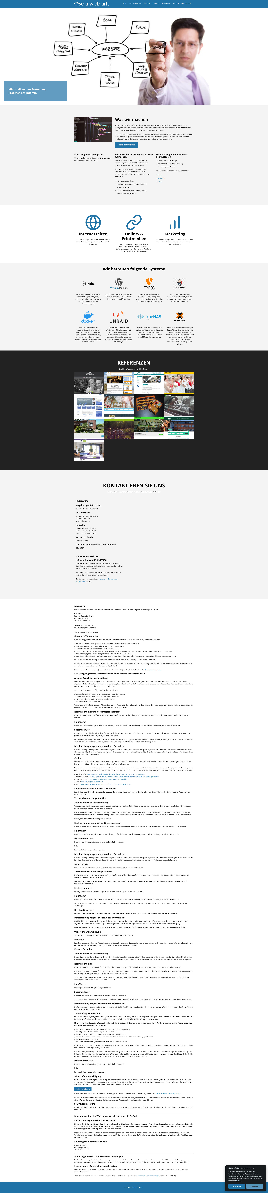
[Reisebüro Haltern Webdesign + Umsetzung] (119, 405)
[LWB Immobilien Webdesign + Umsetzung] (179, 427)
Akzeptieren (237, 1186)
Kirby (159, 175)
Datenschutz (186, 3)
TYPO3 (160, 181)
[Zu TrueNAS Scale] (149, 317)
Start (124, 3)
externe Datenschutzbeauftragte (147, 1176)
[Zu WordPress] (119, 283)
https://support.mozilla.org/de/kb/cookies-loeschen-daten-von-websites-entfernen (116, 774)
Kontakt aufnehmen (126, 144)
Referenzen (166, 3)
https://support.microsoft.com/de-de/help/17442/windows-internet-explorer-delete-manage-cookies (124, 777)
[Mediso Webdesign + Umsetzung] (149, 383)
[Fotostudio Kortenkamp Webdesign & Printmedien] (89, 383)
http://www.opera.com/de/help (92, 782)
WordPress (161, 178)
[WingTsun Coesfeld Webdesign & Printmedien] (179, 383)
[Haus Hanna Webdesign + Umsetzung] (89, 450)
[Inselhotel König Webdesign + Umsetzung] (119, 383)
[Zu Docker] (88, 317)
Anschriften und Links (153, 670)
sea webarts (139, 1187)
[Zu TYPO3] (149, 283)
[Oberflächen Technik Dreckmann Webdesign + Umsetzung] (179, 405)
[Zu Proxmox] (180, 317)
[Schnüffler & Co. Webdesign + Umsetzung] (119, 427)
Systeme (155, 3)
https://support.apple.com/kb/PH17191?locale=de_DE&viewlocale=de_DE (106, 784)
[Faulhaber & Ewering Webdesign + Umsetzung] (89, 405)
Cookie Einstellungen (83, 1089)
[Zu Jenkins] (180, 283)
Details (238, 1181)
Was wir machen (135, 3)
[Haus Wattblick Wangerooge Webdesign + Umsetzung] (89, 427)
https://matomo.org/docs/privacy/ (168, 1094)
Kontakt (176, 3)
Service (147, 3)
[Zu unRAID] (119, 317)
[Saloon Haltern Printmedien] (149, 405)
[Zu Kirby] (88, 283)
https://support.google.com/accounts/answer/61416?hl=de (108, 779)
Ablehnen (254, 1186)
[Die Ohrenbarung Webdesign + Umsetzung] (149, 427)
